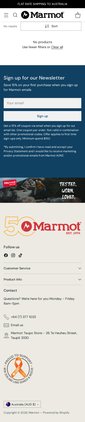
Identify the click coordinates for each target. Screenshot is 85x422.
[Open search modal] (15, 15)
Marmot (34, 413)
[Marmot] (42, 15)
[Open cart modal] (77, 15)
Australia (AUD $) (23, 404)
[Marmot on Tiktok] (20, 256)
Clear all (57, 47)
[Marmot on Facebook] (6, 256)
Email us (17, 325)
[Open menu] (6, 15)
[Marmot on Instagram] (13, 256)
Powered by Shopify (56, 413)
